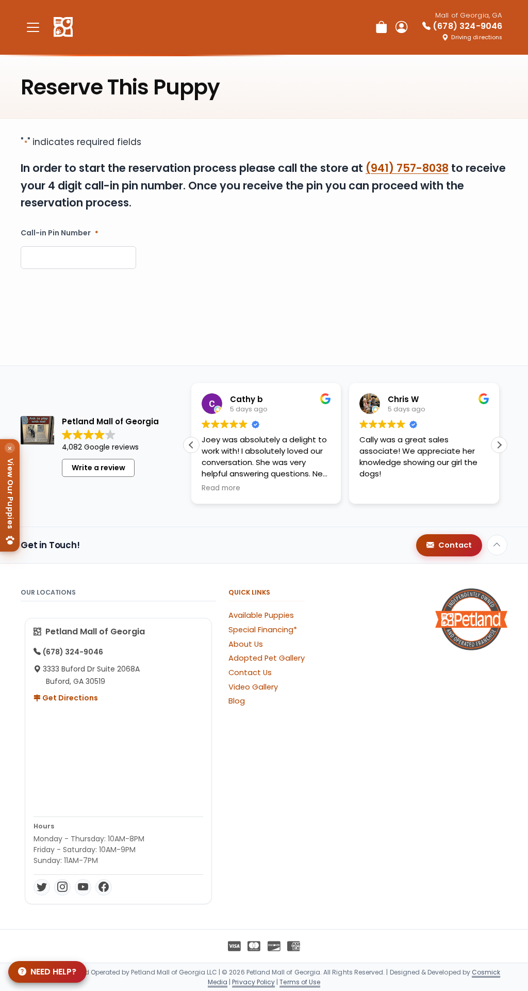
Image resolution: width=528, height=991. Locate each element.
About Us (245, 644)
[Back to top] (497, 545)
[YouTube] (83, 887)
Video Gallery (253, 687)
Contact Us (250, 672)
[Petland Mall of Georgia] (63, 27)
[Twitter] (42, 887)
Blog (236, 701)
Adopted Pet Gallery (266, 658)
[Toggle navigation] (33, 27)
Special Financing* (262, 630)
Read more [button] (221, 488)
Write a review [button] (98, 467)
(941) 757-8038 (407, 168)
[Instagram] (62, 887)
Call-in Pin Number (59, 233)
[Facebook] (103, 887)
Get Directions (69, 698)
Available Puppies (261, 615)
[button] (499, 445)
